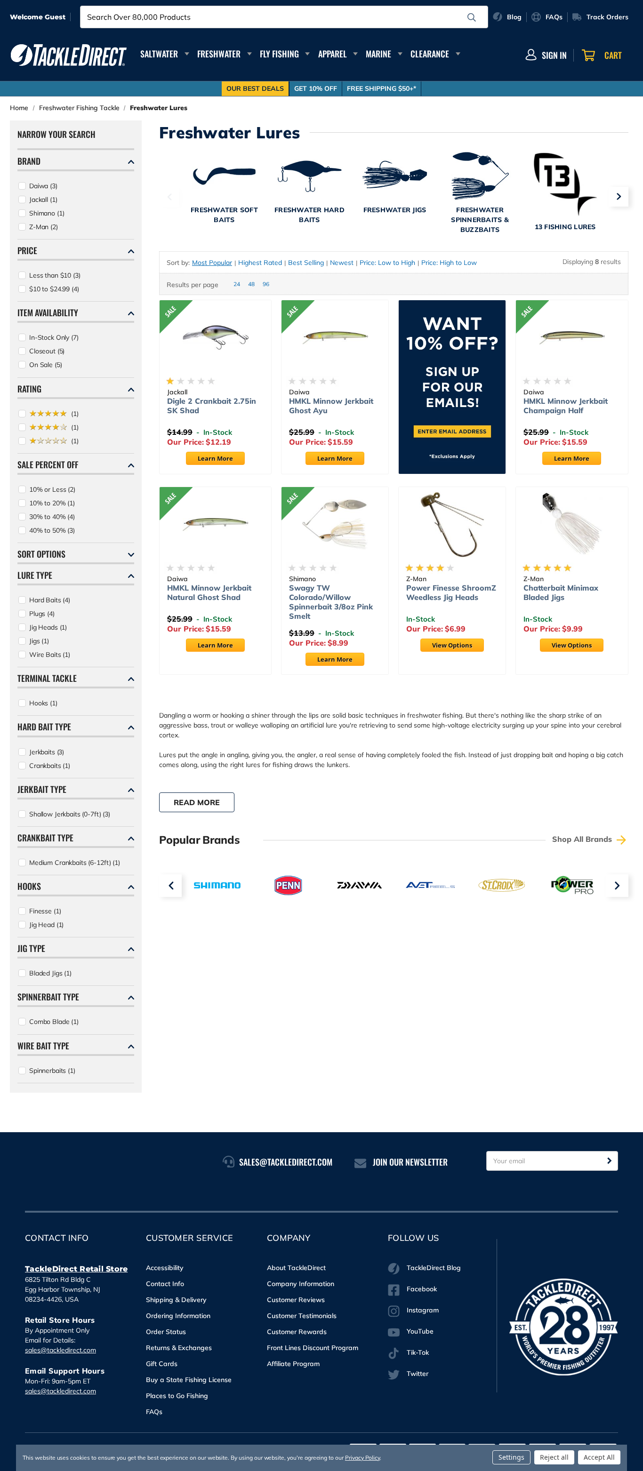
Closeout (46, 351)
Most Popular (212, 262)
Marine (378, 54)
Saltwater (159, 54)
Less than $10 (54, 275)
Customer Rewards (297, 1331)
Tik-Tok (418, 1352)
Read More (197, 802)
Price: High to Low (449, 262)
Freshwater (219, 54)
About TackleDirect (296, 1267)
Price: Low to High (387, 262)
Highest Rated (260, 262)
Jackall (43, 199)
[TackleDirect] (69, 55)
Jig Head (46, 924)
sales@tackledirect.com (60, 1350)
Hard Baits (49, 600)
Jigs (39, 641)
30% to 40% (52, 516)
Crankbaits (49, 765)
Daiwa (43, 186)
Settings (511, 1457)
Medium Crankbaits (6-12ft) (74, 862)
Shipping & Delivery (176, 1299)
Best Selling (306, 262)
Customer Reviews (296, 1299)
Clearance (429, 54)
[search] (472, 17)
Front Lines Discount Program (312, 1347)
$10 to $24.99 (54, 289)
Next (618, 197)
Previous (169, 197)
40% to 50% (52, 530)
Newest (342, 262)
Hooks (43, 703)
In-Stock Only (54, 337)
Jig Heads (48, 627)
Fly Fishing (279, 54)
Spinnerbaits (52, 1070)
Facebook (422, 1289)
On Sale (45, 364)
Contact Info (165, 1283)
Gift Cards (161, 1363)
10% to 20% (52, 503)
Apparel (332, 54)
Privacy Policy (362, 1457)
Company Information (300, 1283)
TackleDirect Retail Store (76, 1268)
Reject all (554, 1457)
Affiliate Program (293, 1363)
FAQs (154, 1411)
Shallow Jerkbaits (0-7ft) (69, 814)
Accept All (599, 1457)
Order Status (166, 1331)
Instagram (423, 1310)
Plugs (42, 613)
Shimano (46, 213)
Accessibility (165, 1267)
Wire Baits (49, 654)
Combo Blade (54, 1021)
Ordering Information (178, 1315)
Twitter (417, 1373)
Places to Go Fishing (177, 1395)
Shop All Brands (583, 839)
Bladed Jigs (50, 973)
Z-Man (43, 227)
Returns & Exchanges (179, 1347)
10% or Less (52, 489)
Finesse (45, 911)
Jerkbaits (46, 752)
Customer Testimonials (302, 1315)
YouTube (420, 1331)
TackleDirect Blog (434, 1267)
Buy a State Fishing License (189, 1379)
